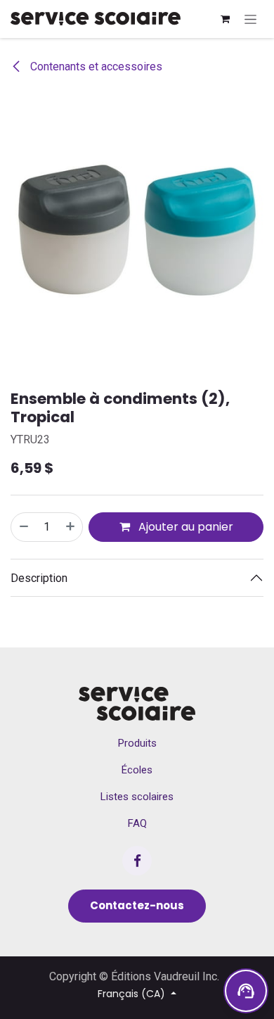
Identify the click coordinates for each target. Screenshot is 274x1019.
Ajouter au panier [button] (184, 527)
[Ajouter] (71, 527)
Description (39, 578)
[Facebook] (137, 860)
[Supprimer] (23, 527)
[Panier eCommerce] (224, 19)
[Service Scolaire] (137, 704)
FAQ (137, 823)
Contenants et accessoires (94, 66)
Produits (137, 743)
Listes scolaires (137, 796)
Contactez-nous (137, 905)
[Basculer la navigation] (250, 19)
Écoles (137, 770)
